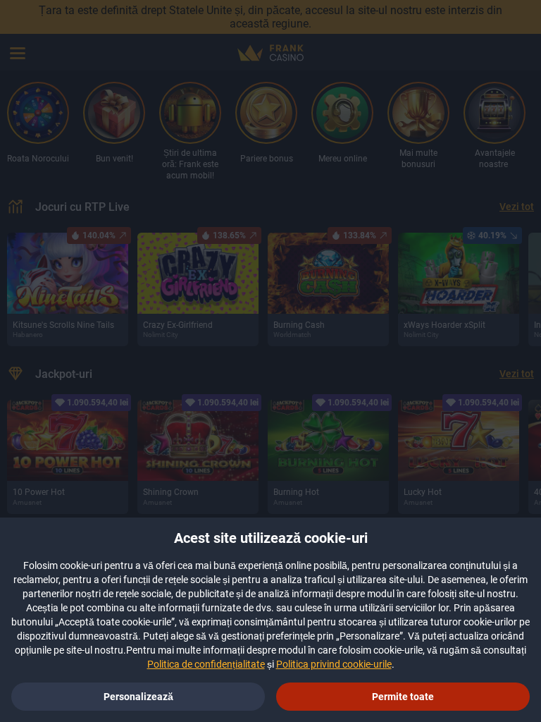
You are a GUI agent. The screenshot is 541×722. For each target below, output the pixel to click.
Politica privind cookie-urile (334, 664)
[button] (403, 697)
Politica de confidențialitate (206, 664)
